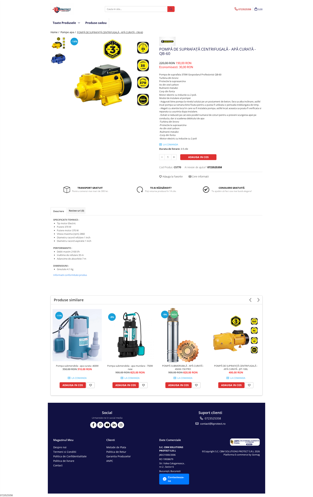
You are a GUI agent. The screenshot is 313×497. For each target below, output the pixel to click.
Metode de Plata (116, 447)
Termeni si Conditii (64, 451)
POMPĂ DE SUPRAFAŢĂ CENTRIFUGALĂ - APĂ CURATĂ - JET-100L (236, 367)
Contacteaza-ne (176, 479)
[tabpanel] (111, 74)
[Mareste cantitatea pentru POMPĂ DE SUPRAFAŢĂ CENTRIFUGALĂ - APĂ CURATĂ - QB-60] (174, 157)
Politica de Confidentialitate (70, 456)
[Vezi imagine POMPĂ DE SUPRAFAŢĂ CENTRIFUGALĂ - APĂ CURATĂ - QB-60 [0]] (58, 43)
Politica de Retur (116, 451)
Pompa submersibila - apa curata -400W (77, 365)
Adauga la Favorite (172, 176)
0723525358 (212, 418)
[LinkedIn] (114, 425)
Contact (57, 465)
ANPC (109, 461)
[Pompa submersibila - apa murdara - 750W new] (130, 335)
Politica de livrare (63, 461)
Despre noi (59, 447)
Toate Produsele (65, 23)
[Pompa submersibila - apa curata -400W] (77, 335)
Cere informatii (200, 176)
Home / (55, 32)
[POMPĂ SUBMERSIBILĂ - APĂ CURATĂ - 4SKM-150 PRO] (183, 335)
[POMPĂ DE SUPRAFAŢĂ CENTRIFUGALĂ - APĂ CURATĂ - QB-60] (111, 74)
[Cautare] (171, 9)
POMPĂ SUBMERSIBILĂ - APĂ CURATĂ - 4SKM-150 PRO (183, 367)
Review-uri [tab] (76, 210)
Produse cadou (96, 23)
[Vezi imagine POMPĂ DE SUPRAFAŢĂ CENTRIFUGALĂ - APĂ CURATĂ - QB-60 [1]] (58, 59)
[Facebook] (93, 425)
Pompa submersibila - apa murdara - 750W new (130, 367)
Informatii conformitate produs (70, 275)
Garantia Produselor (118, 456)
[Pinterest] (100, 425)
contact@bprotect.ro (212, 423)
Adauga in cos (198, 157)
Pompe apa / (68, 32)
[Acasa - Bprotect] (69, 9)
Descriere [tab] (58, 211)
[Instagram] (121, 425)
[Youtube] (107, 425)
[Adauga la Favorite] (90, 385)
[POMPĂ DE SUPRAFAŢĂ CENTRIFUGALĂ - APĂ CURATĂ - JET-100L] (235, 335)
